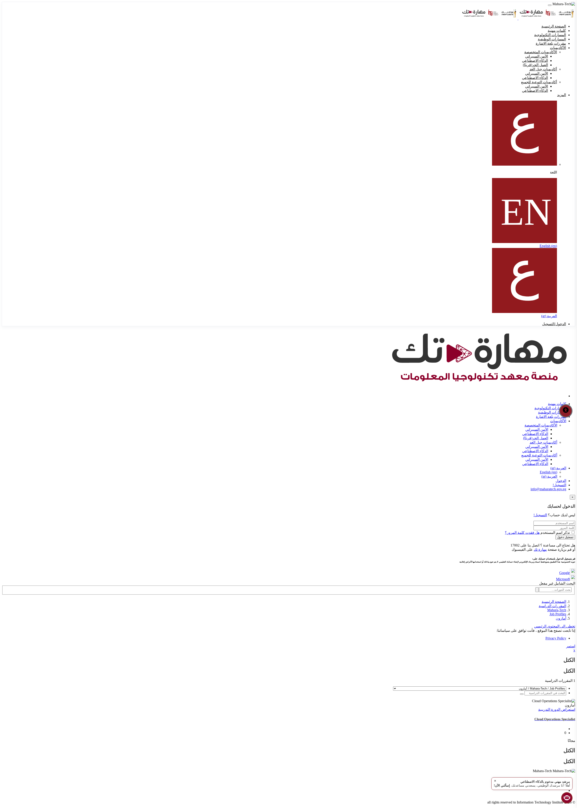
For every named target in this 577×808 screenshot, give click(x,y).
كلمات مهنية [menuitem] (557, 30)
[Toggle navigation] (550, 5)
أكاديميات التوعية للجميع (539, 455)
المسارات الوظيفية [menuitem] (552, 39)
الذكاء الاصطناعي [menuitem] (535, 61)
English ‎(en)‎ (548, 246)
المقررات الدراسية (552, 606)
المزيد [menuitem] (561, 95)
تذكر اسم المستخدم (555, 533)
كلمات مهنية (557, 404)
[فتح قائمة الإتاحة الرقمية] (565, 411)
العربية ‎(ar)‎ (549, 316)
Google (564, 573)
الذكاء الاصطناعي (535, 434)
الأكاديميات (558, 421)
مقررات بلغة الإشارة (551, 417)
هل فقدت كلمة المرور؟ (522, 533)
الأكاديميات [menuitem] (558, 48)
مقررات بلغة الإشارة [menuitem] (551, 43)
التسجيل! (559, 485)
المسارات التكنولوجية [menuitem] (550, 35)
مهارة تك (540, 549)
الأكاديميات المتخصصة (540, 425)
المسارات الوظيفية (552, 412)
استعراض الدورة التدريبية (556, 709)
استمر (570, 646)
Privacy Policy (555, 638)
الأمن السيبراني (536, 429)
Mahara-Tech (556, 610)
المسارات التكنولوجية (550, 408)
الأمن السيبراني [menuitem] (536, 56)
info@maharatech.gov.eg (548, 489)
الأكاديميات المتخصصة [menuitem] (540, 52)
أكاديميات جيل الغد (543, 442)
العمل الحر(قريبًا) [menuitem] (535, 65)
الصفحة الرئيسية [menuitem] (553, 26)
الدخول (561, 481)
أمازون (561, 618)
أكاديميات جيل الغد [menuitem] (543, 69)
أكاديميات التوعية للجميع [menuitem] (539, 82)
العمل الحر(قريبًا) (535, 438)
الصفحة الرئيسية (554, 602)
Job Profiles (558, 614)
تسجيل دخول (565, 537)
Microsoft (563, 579)
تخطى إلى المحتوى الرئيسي (554, 626)
